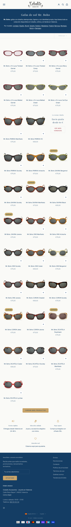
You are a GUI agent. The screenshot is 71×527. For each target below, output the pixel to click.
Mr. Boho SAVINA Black (58, 202)
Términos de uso (58, 471)
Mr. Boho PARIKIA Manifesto (13, 139)
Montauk (64, 26)
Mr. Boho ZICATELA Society (35, 364)
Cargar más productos (35, 410)
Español (42, 514)
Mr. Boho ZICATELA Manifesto (58, 365)
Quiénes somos (58, 474)
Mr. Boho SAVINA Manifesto (35, 202)
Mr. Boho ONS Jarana (13, 298)
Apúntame (10, 478)
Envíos (55, 458)
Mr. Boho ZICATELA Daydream (58, 331)
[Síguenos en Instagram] (4, 508)
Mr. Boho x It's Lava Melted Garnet (13, 101)
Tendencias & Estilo (59, 478)
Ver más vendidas (58, 129)
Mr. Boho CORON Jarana (35, 330)
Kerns (31, 28)
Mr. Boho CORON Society (58, 298)
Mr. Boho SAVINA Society (13, 202)
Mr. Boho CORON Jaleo (13, 330)
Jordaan (16, 26)
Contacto (56, 464)
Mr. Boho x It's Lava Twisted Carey (35, 67)
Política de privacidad (60, 468)
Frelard (51, 26)
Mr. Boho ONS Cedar (35, 266)
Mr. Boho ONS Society (13, 266)
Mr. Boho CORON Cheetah (35, 298)
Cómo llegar (7, 495)
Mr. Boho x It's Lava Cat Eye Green (57, 101)
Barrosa (57, 26)
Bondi (27, 26)
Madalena (44, 26)
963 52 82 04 (14, 502)
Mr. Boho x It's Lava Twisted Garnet (13, 67)
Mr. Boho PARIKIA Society (13, 171)
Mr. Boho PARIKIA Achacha (35, 171)
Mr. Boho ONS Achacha (58, 234)
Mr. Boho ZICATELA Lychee (13, 398)
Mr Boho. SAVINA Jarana (13, 234)
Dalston (38, 26)
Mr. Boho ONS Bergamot (58, 266)
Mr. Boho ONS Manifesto (35, 234)
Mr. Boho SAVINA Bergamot (57, 171)
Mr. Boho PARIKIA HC (35, 139)
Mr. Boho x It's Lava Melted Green (35, 101)
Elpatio (21, 26)
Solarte (32, 26)
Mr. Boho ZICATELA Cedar (13, 364)
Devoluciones (57, 461)
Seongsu (38, 28)
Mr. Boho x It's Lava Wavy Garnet (58, 67)
